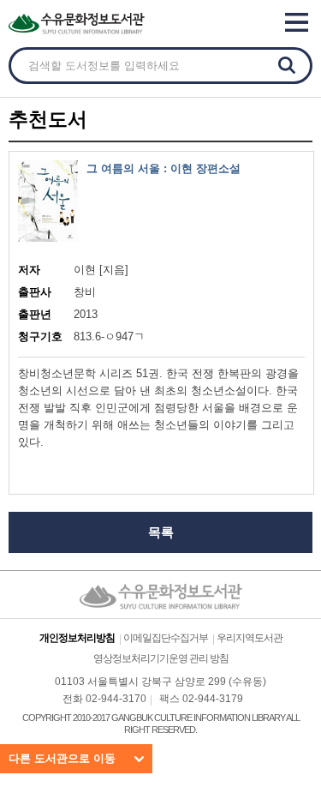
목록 (161, 532)
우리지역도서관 (249, 638)
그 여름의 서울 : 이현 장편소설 (163, 168)
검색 (286, 65)
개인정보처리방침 (77, 638)
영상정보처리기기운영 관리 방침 (161, 658)
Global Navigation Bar (301, 23)
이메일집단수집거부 (165, 638)
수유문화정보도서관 (112, 23)
